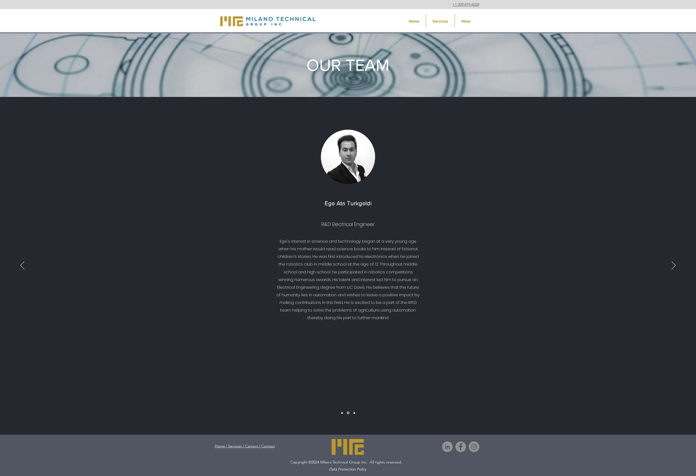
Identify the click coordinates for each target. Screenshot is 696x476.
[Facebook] (460, 446)
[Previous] (22, 265)
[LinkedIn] (447, 446)
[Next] (674, 265)
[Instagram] (474, 446)
